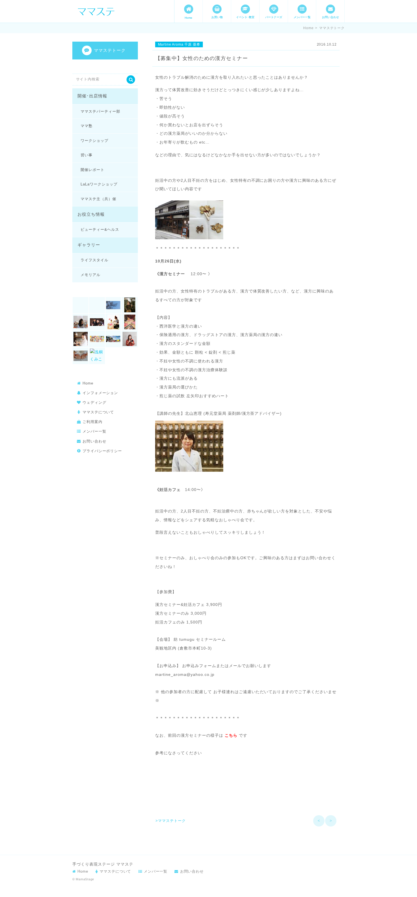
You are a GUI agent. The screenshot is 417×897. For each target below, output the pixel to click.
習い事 (86, 155)
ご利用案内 (92, 422)
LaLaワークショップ (99, 184)
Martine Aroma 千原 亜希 (179, 44)
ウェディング (94, 402)
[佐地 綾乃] (129, 321)
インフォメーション (100, 393)
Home (188, 17)
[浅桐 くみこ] (97, 355)
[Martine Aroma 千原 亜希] (129, 305)
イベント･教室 (245, 17)
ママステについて (98, 412)
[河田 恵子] (80, 355)
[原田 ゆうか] (97, 338)
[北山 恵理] (80, 338)
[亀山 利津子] (113, 321)
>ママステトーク (170, 821)
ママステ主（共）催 (98, 199)
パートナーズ (273, 17)
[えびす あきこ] (97, 321)
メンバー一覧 (302, 17)
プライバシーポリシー (102, 451)
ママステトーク (332, 28)
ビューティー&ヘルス (100, 229)
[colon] (97, 305)
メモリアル (90, 275)
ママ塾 (86, 126)
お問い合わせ (330, 17)
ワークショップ (94, 140)
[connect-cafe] (113, 305)
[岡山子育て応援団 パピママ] (113, 338)
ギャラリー (88, 245)
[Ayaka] (80, 305)
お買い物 (217, 17)
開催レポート (92, 170)
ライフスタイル (94, 260)
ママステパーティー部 (100, 111)
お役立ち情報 (91, 214)
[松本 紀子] (129, 338)
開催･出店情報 (92, 96)
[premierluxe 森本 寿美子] (80, 321)
